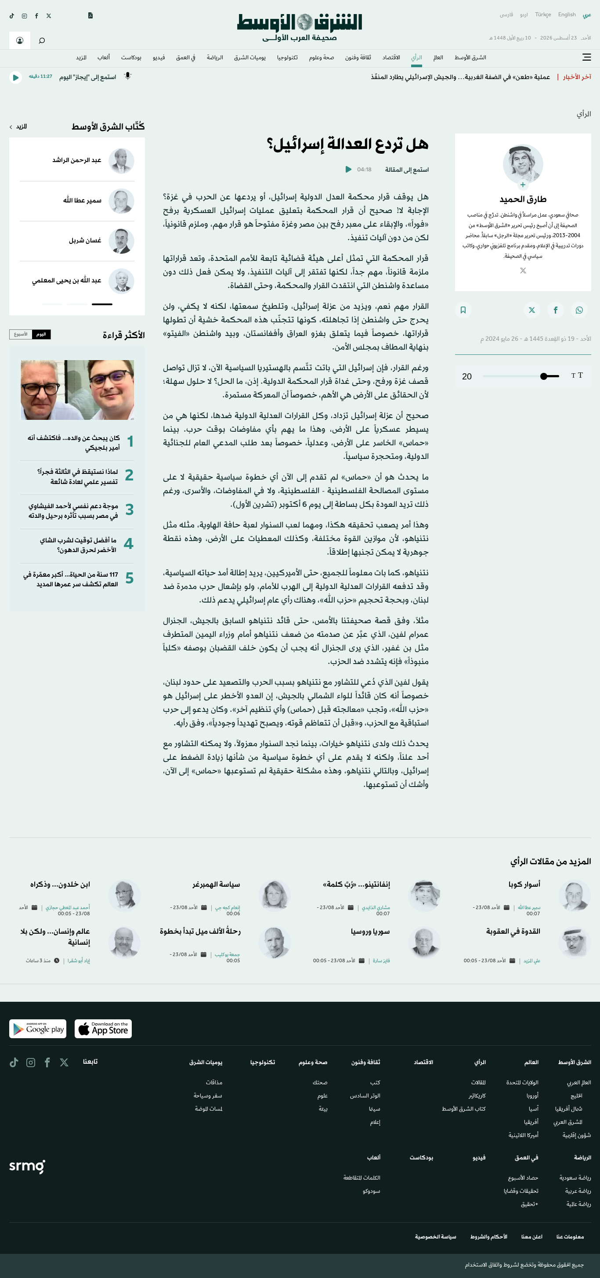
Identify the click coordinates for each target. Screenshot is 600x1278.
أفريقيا (531, 1123)
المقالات (478, 1083)
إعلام (375, 1123)
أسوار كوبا (524, 885)
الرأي (416, 58)
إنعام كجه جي (227, 908)
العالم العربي (579, 1083)
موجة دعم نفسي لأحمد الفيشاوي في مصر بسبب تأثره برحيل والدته (73, 511)
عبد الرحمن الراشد (76, 160)
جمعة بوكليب (227, 955)
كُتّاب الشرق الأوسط (108, 127)
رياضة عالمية (579, 1205)
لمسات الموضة (208, 1110)
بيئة (323, 1110)
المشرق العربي (567, 1123)
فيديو (159, 58)
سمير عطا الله (82, 201)
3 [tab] (52, 305)
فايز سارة (381, 961)
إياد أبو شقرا (79, 961)
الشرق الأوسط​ (470, 58)
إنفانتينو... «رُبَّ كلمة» (356, 885)
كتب (375, 1083)
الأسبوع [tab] (21, 334)
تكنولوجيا (287, 58)
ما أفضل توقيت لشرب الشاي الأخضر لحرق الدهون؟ (78, 545)
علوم (323, 1097)
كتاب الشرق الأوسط (464, 1110)
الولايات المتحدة (522, 1083)
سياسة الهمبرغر (216, 885)
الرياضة (215, 58)
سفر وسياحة (208, 1097)
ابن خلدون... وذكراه (60, 885)
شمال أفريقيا (568, 1110)
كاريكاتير (477, 1097)
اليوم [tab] (41, 334)
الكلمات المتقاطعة (361, 1179)
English (567, 15)
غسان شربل (85, 240)
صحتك (320, 1083)
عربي (587, 15)
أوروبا (533, 1097)
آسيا (534, 1110)
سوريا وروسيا (370, 932)
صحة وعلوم (321, 58)
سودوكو (371, 1192)
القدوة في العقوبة (513, 932)
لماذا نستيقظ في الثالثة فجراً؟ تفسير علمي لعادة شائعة (77, 477)
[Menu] (586, 57)
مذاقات (214, 1083)
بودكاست (131, 58)
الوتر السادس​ (365, 1097)
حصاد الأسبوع (523, 1179)
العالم (438, 58)
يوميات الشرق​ (250, 58)
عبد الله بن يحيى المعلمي (66, 280)
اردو (524, 15)
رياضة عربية (578, 1192)
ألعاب (104, 58)
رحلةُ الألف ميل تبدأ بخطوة (200, 932)
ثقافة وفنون (358, 58)
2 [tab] (77, 305)
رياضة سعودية (575, 1179)
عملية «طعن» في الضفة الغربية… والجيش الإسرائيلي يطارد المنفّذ (460, 77)
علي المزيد (532, 961)
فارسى (506, 15)
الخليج (576, 1097)
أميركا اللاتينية (524, 1136)
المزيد (81, 58)
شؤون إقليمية (577, 1136)
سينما (374, 1110)
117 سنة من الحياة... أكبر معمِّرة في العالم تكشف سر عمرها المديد (70, 579)
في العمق (185, 58)
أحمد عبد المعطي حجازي (68, 908)
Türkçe (543, 15)
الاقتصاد (391, 58)
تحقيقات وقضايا (521, 1192)
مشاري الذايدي (376, 908)
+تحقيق (530, 1205)
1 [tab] (102, 305)
